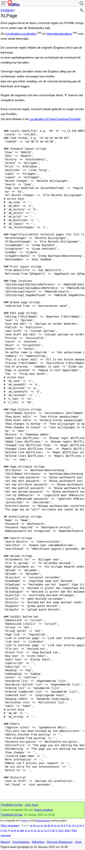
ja (78, 825)
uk (53, 830)
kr (81, 825)
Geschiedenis (20, 841)
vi (56, 830)
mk (5, 830)
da (45, 825)
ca (38, 825)
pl (15, 830)
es (58, 825)
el (52, 825)
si (32, 830)
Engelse (24, 820)
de (48, 825)
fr (67, 825)
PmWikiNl (7, 10)
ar (31, 825)
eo (55, 825)
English (25, 825)
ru (29, 830)
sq (38, 830)
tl (48, 830)
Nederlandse (43, 820)
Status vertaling (43, 810)
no (11, 830)
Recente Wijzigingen (60, 841)
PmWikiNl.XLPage (12, 805)
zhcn (61, 830)
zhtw (67, 830)
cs (41, 825)
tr (50, 830)
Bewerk (5, 841)
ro (26, 830)
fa (62, 825)
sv (42, 830)
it (75, 825)
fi (64, 825)
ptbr (22, 830)
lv (2, 830)
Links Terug (31, 805)
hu (69, 825)
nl (9, 830)
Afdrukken (38, 841)
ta (45, 830)
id (73, 825)
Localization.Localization (21, 33)
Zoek (78, 841)
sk (35, 830)
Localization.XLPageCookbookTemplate (54, 119)
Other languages (10, 825)
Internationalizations (59, 33)
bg (34, 825)
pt (18, 830)
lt (83, 825)
